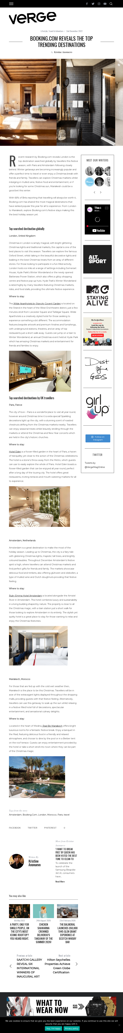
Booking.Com (30, 814)
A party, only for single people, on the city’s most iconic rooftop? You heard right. (19, 931)
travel (66, 814)
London (42, 814)
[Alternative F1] (90, 181)
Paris (60, 814)
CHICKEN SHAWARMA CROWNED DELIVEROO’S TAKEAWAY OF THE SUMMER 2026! (43, 933)
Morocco (52, 814)
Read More (60, 881)
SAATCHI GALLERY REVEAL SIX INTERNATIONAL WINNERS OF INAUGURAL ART (29, 966)
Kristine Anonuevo (63, 52)
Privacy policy (71, 1028)
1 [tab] (111, 100)
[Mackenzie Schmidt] (99, 171)
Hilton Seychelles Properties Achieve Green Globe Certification (57, 964)
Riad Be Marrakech (52, 726)
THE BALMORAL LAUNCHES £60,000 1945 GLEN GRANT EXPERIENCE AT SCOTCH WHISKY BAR (68, 933)
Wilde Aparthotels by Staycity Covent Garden (37, 303)
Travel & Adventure (55, 31)
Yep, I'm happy (53, 1028)
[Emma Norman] (90, 171)
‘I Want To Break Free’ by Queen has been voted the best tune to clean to (66, 854)
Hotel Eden (15, 451)
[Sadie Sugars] (99, 181)
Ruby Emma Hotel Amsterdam (25, 595)
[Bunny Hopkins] (109, 171)
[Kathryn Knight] (109, 181)
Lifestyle (44, 31)
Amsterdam (15, 814)
